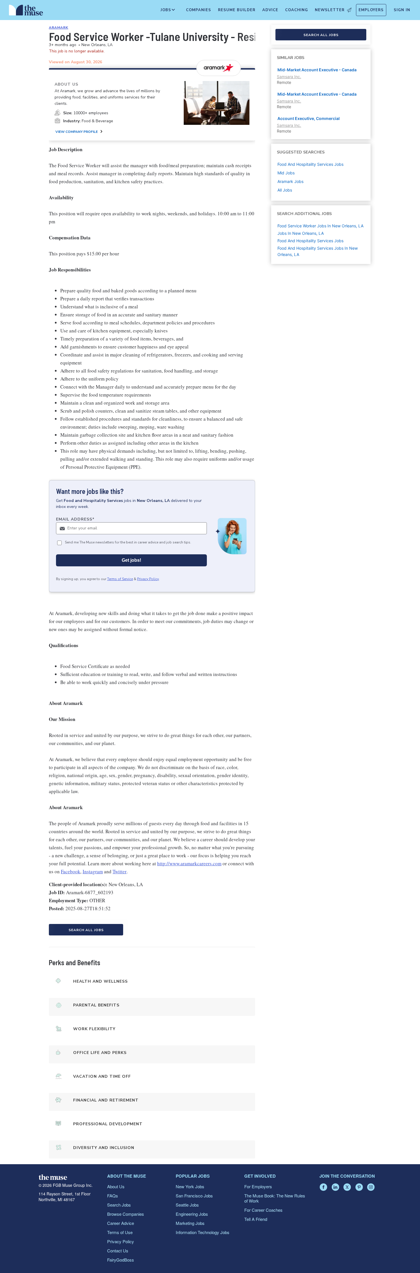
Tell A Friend (255, 1219)
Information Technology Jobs (202, 1232)
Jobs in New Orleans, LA (300, 233)
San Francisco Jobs (194, 1196)
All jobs (284, 190)
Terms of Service (120, 579)
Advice (270, 10)
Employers (371, 10)
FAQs (112, 1196)
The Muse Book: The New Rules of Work (274, 1198)
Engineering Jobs (192, 1214)
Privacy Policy (148, 579)
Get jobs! (131, 560)
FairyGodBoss (120, 1260)
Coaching (296, 10)
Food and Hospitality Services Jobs (310, 240)
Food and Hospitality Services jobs (310, 164)
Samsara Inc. (289, 76)
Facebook (70, 871)
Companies (198, 10)
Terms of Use (120, 1232)
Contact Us (117, 1251)
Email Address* (75, 519)
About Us (116, 1186)
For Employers (258, 1186)
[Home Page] (26, 11)
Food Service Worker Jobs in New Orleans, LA (320, 225)
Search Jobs (119, 1205)
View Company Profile (76, 131)
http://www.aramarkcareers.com (189, 863)
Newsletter (330, 10)
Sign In (402, 10)
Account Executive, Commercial (308, 118)
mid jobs (286, 172)
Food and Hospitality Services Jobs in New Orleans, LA (317, 251)
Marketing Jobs (190, 1223)
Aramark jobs (290, 181)
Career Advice (120, 1223)
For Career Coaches (263, 1210)
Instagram (93, 871)
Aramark (58, 27)
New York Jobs (190, 1186)
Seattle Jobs (187, 1205)
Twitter (120, 871)
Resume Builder (236, 10)
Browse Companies (125, 1214)
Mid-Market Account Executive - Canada (317, 69)
